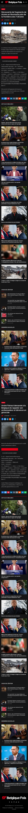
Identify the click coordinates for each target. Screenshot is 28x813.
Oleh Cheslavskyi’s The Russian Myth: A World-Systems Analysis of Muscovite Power (16, 295)
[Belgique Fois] (13, 2)
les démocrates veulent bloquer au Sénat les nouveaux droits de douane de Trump (12, 143)
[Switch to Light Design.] (26, 2)
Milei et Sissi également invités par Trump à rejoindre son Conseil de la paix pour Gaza (12, 241)
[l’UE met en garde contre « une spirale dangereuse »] (14, 173)
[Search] (24, 2)
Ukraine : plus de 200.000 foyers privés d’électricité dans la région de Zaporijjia (11, 123)
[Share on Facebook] (2, 23)
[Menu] (2, 2)
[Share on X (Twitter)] (5, 23)
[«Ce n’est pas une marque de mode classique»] (3, 315)
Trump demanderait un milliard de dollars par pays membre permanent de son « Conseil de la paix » (13, 163)
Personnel (7, 19)
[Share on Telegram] (13, 23)
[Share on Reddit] (10, 23)
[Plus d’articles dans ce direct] (9, 57)
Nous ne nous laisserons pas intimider (10, 222)
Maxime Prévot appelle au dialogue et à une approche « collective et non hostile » (15, 369)
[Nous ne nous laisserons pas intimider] (14, 213)
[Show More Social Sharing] (15, 23)
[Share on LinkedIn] (7, 23)
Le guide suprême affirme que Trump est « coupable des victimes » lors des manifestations (13, 261)
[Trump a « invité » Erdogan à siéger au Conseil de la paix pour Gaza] (14, 272)
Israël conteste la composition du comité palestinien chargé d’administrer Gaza (11, 203)
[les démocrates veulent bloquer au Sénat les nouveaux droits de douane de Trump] (14, 133)
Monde (3, 9)
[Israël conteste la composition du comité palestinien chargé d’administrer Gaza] (14, 193)
